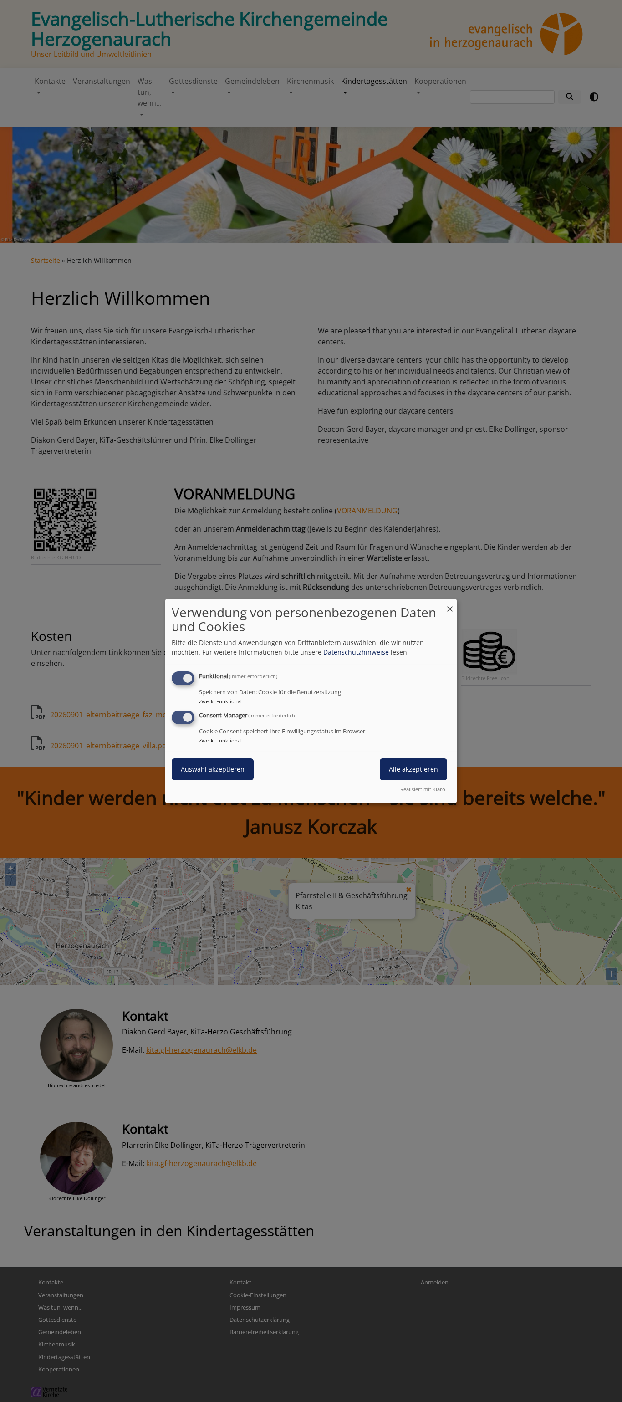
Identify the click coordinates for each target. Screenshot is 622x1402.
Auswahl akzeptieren (213, 769)
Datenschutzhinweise (356, 652)
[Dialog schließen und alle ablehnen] (450, 604)
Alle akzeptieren (413, 769)
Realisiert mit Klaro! (423, 789)
